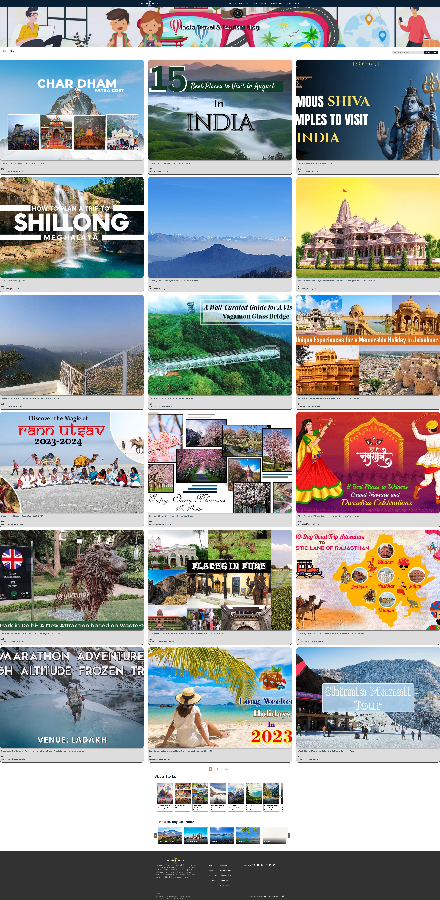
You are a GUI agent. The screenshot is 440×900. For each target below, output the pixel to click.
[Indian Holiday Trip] (150, 3)
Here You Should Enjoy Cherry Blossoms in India (171, 516)
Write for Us (224, 885)
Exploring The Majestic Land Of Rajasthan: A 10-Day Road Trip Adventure (331, 633)
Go (426, 53)
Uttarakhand (196, 836)
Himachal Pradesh (248, 836)
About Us (223, 865)
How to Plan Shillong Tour (13, 281)
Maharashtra (275, 836)
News (255, 3)
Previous (155, 835)
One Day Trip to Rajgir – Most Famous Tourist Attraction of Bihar (31, 398)
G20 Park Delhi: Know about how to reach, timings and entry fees (31, 633)
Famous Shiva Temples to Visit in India (315, 163)
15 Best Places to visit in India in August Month (170, 163)
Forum (289, 3)
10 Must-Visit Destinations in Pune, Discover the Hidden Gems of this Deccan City (186, 633)
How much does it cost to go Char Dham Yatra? (23, 163)
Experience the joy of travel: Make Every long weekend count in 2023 (180, 751)
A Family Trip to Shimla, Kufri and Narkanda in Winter (173, 281)
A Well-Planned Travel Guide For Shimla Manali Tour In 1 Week (326, 751)
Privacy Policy (225, 875)
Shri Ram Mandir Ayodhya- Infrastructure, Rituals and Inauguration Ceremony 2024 (336, 281)
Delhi (222, 836)
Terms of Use (225, 870)
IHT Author (213, 880)
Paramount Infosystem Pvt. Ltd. (274, 896)
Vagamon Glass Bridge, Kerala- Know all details (171, 398)
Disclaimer (224, 880)
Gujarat (170, 836)
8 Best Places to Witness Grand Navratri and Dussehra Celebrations (329, 516)
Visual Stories (276, 3)
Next (289, 835)
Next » (227, 769)
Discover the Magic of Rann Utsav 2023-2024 (22, 516)
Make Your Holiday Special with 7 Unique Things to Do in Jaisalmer (328, 398)
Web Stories (213, 875)
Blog (263, 3)
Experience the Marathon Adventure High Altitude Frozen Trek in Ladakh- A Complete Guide (43, 751)
